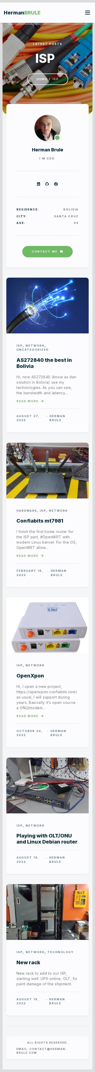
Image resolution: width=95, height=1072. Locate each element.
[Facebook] (56, 184)
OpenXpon (30, 676)
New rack (28, 962)
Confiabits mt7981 (39, 521)
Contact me (45, 251)
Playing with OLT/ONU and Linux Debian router (47, 839)
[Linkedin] (38, 184)
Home (41, 79)
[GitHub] (47, 184)
